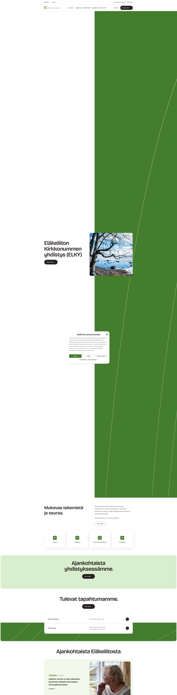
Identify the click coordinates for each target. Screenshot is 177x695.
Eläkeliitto (46, 2)
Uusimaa (54, 2)
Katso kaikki (87, 576)
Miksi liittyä (130, 2)
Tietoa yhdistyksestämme (119, 2)
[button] (107, 334)
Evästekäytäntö (83, 359)
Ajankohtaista (87, 7)
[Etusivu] (52, 7)
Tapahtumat (79, 7)
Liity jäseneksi (125, 7)
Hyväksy (75, 356)
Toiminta (71, 7)
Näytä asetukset (101, 356)
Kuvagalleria (95, 7)
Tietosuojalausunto (92, 359)
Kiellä (88, 356)
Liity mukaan (100, 523)
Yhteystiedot (102, 7)
